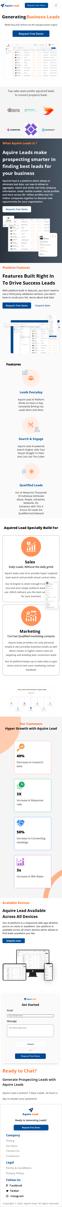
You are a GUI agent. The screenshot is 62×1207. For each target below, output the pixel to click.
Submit (30, 1044)
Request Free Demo (31, 34)
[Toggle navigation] (56, 5)
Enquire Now (42, 305)
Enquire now (13, 940)
